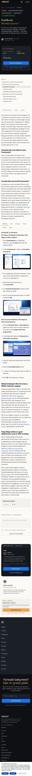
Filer (2, 738)
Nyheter (3, 741)
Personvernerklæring (6, 752)
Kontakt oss (4, 760)
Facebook (3, 727)
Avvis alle (13, 773)
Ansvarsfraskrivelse (6, 755)
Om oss (3, 747)
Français (3, 646)
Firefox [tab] (24, 223)
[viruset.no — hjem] (6, 2)
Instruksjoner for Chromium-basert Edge (12, 94)
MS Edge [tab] (17, 223)
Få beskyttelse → (16, 568)
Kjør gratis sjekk (16, 700)
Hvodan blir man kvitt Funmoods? (10, 84)
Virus (2, 733)
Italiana (3, 650)
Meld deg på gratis (16, 610)
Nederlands (4, 634)
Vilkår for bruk (4, 750)
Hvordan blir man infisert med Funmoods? (12, 82)
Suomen (3, 669)
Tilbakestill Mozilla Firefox (9, 96)
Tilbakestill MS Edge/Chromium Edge (12, 91)
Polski (3, 638)
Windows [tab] (5, 223)
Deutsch (3, 642)
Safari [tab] (10, 227)
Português (4, 653)
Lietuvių (3, 630)
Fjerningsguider (10, 7)
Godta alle (5, 773)
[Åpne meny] (21, 2)
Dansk (3, 657)
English (3, 627)
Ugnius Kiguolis (9, 38)
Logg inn (27, 1)
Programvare (4, 736)
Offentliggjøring (5, 757)
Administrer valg (22, 773)
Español (3, 661)
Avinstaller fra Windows (9, 86)
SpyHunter (26, 207)
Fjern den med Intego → (16, 63)
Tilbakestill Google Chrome (9, 99)
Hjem (2, 7)
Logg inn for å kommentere (16, 533)
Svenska (3, 665)
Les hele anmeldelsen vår (16, 572)
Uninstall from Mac (7, 89)
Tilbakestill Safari (7, 101)
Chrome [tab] (4, 227)
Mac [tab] (11, 223)
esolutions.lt (10, 725)
